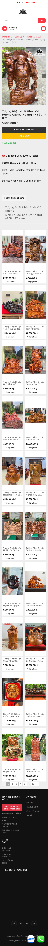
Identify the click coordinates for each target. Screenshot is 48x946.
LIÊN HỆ (29, 815)
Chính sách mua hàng (7, 855)
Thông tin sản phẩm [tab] (14, 198)
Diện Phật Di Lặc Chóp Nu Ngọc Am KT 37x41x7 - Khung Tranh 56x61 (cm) (12, 715)
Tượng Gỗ (18, 37)
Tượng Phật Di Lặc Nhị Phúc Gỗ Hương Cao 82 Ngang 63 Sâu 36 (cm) (12, 770)
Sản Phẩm (19, 936)
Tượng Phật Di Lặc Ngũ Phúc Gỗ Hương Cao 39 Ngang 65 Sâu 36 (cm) (35, 438)
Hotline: (27, 3)
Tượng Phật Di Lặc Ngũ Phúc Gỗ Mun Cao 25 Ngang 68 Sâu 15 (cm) (35, 715)
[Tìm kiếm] (42, 20)
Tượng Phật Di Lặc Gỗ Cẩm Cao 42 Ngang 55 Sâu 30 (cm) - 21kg (12, 438)
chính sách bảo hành (7, 849)
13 (33, 784)
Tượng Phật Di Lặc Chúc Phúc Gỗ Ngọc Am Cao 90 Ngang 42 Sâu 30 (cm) (12, 660)
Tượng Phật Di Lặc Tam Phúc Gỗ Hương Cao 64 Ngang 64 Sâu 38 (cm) (35, 328)
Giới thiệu (30, 803)
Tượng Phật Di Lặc (33, 37)
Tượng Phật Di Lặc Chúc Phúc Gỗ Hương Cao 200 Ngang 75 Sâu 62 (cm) (35, 770)
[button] (4, 76)
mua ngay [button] (24, 136)
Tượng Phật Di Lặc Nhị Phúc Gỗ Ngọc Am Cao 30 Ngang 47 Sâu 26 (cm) (12, 549)
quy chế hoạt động (8, 861)
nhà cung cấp (32, 807)
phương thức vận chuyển (9, 825)
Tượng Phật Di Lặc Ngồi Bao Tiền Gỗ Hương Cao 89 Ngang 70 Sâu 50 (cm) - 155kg (12, 494)
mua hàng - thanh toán (10, 819)
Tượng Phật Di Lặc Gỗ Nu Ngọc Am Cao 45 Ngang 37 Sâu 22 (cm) (35, 660)
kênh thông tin (32, 811)
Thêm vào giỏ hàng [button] (24, 130)
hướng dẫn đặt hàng (11, 813)
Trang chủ (6, 37)
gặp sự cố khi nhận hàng (10, 831)
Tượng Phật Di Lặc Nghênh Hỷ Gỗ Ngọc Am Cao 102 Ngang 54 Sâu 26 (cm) (35, 494)
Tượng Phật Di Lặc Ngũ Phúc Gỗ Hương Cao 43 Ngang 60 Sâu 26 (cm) (12, 383)
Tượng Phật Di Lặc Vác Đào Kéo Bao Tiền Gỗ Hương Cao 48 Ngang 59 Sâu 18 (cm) (35, 604)
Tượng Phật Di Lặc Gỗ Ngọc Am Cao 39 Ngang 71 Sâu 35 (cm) (35, 549)
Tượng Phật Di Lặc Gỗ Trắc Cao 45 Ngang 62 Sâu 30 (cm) (12, 272)
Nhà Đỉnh (36, 936)
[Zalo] (31, 939)
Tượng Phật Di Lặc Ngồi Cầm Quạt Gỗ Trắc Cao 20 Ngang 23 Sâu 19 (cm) (12, 604)
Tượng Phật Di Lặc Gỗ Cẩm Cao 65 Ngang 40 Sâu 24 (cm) (35, 383)
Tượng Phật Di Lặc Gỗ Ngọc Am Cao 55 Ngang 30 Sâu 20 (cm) (35, 272)
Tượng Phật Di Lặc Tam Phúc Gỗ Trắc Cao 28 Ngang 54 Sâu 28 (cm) (12, 328)
